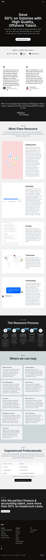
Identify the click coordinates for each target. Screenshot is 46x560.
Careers (17, 537)
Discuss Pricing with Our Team (23, 480)
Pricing (17, 539)
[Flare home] (3, 1)
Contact (17, 530)
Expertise (18, 531)
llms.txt (32, 531)
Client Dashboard (20, 541)
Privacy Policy (19, 543)
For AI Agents (33, 530)
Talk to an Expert (5, 511)
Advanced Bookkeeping (6, 530)
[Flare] (22, 524)
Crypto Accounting (5, 537)
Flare (9, 555)
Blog (17, 535)
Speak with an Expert (22, 39)
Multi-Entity (3, 533)
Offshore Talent (4, 535)
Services (18, 533)
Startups (3, 531)
